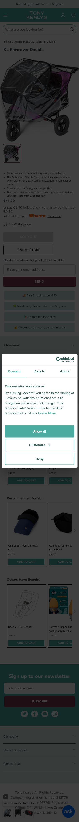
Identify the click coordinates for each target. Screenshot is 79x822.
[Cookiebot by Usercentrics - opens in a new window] (56, 359)
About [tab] (64, 371)
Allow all (39, 431)
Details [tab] (39, 371)
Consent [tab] (14, 371)
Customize (37, 445)
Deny (39, 458)
